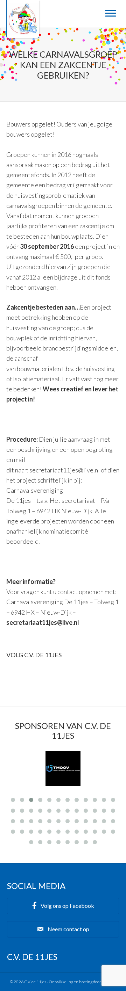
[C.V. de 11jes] (23, 32)
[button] (63, 906)
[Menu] (110, 13)
